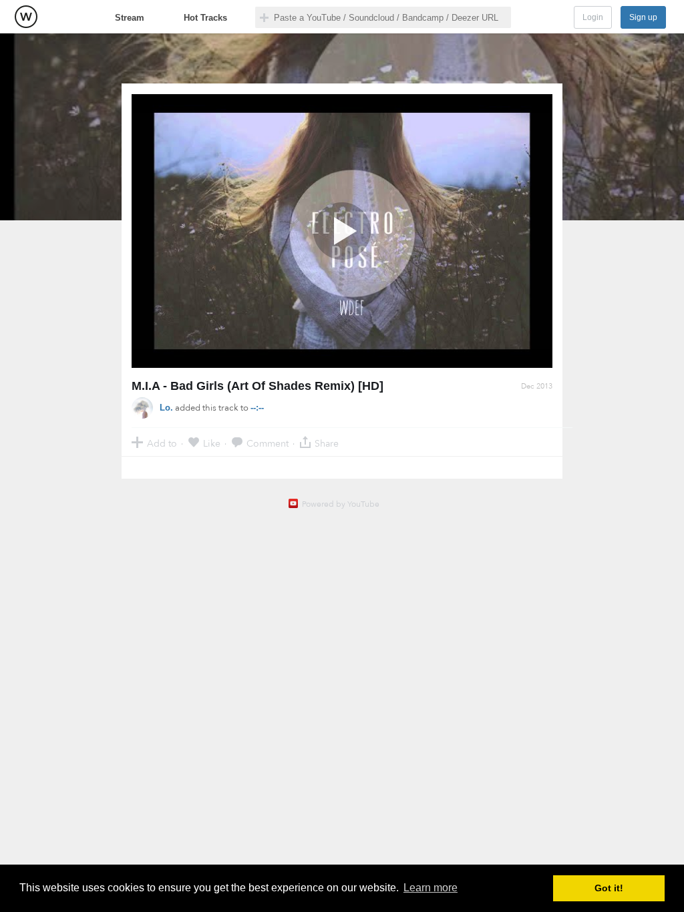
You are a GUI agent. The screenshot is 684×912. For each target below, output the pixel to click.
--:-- (257, 408)
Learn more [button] (430, 887)
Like (211, 443)
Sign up (643, 17)
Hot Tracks (205, 18)
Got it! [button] (608, 888)
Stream (129, 18)
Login (592, 17)
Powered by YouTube (340, 504)
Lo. (166, 408)
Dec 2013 (536, 386)
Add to (162, 443)
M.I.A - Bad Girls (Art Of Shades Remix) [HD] (257, 386)
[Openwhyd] (26, 16)
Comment (267, 443)
